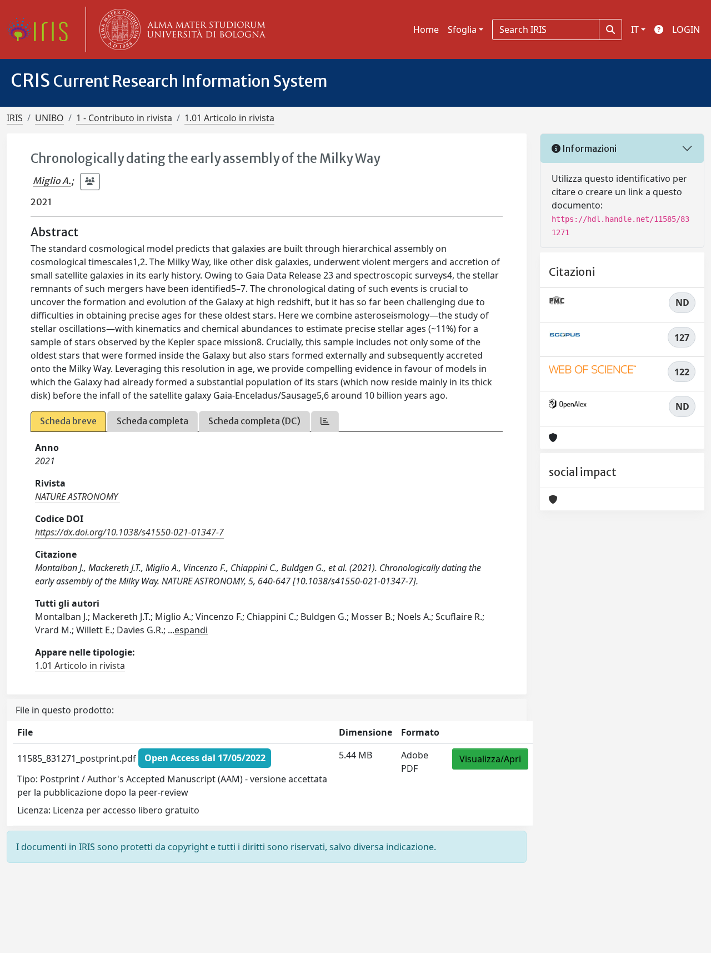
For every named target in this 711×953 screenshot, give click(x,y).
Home (426, 29)
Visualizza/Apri (490, 759)
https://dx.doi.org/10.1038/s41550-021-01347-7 (129, 532)
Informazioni (588, 148)
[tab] (325, 421)
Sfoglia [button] (462, 29)
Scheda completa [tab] (152, 420)
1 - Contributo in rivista (124, 118)
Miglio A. (52, 180)
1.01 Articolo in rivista (229, 118)
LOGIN (686, 29)
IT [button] (635, 29)
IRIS (15, 118)
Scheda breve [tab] (68, 420)
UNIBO (49, 118)
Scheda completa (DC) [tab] (254, 420)
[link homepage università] (180, 29)
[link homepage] (42, 29)
